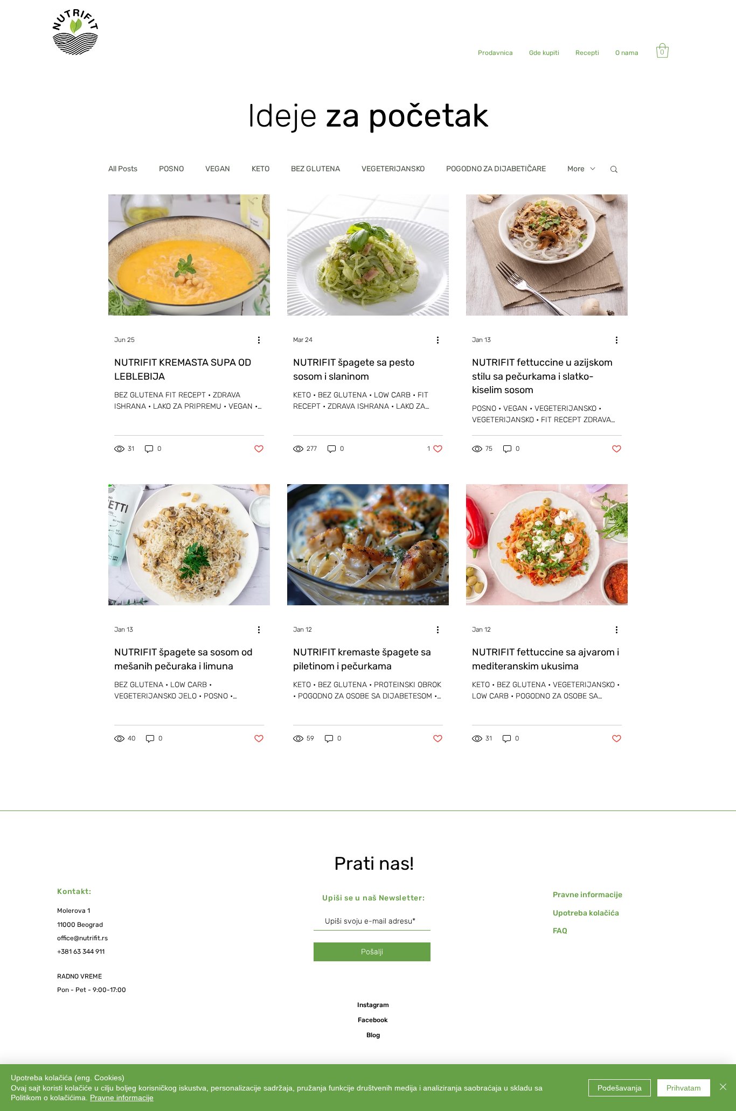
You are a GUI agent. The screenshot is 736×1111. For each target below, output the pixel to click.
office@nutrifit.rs (82, 938)
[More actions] (262, 339)
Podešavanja (620, 1088)
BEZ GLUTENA (315, 168)
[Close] (723, 1087)
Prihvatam (683, 1088)
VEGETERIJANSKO (393, 168)
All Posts (122, 168)
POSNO (171, 168)
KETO (260, 168)
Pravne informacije (122, 1097)
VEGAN (217, 168)
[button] (662, 50)
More (576, 168)
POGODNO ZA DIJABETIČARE (496, 168)
